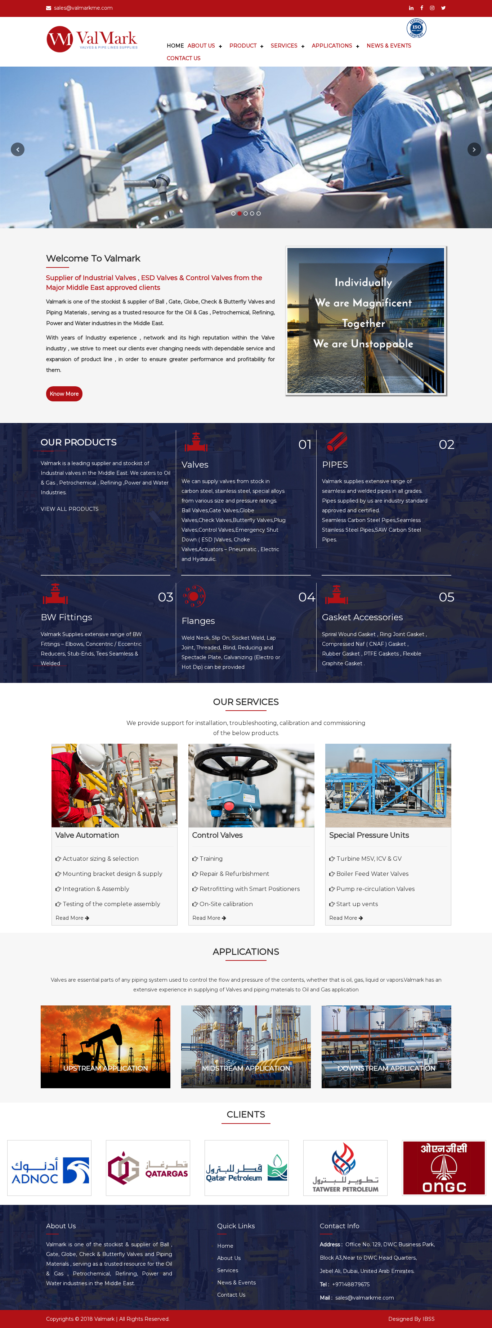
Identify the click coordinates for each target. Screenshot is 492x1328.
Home (175, 45)
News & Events (389, 45)
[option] (49, 1168)
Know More (64, 394)
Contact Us (184, 58)
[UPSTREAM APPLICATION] (105, 1016)
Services (284, 45)
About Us (201, 45)
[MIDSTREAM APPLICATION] (246, 1016)
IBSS (428, 1319)
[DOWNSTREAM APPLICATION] (386, 1016)
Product (242, 45)
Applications (332, 45)
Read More (70, 918)
